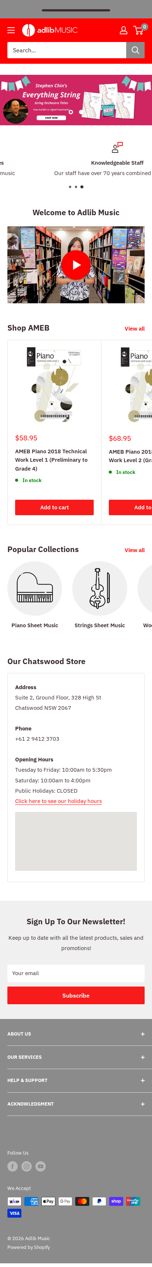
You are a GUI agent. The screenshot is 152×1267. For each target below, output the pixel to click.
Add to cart (54, 507)
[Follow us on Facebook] (12, 1166)
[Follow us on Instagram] (26, 1166)
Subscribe (76, 995)
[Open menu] (11, 30)
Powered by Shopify (28, 1247)
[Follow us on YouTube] (40, 1166)
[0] (138, 30)
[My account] (123, 30)
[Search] (135, 50)
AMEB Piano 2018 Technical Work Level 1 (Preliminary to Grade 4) (51, 460)
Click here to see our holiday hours (58, 800)
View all (135, 328)
